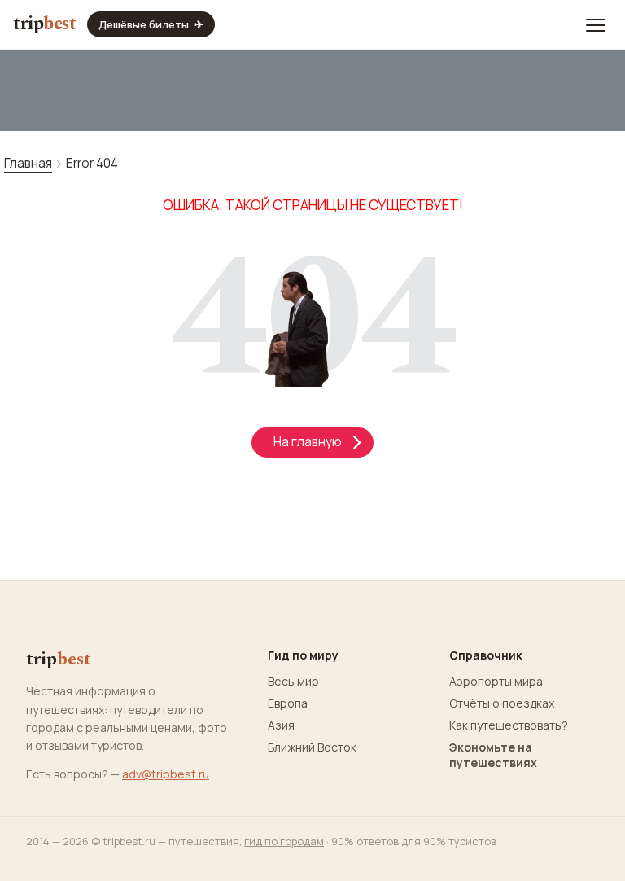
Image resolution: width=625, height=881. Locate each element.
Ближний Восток (312, 747)
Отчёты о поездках (501, 703)
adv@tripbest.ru (165, 774)
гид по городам (284, 841)
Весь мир (293, 681)
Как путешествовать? (508, 725)
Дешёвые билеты (150, 24)
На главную (312, 441)
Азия (281, 725)
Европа (288, 703)
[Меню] (595, 24)
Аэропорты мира (496, 681)
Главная (28, 163)
